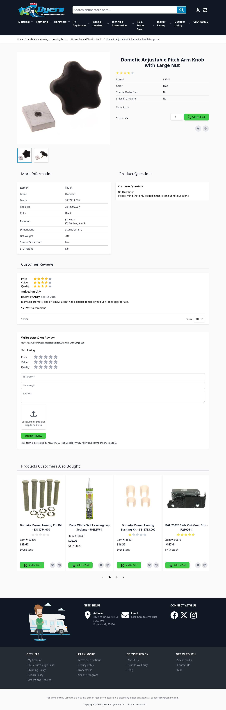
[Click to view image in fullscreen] (63, 98)
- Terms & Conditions (89, 660)
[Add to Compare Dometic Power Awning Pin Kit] (59, 565)
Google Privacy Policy (76, 442)
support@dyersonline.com (164, 697)
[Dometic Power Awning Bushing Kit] (138, 499)
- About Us (132, 660)
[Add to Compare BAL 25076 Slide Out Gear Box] (205, 565)
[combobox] (125, 10)
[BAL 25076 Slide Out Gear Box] (186, 499)
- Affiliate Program (87, 675)
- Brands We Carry (137, 665)
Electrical (24, 21)
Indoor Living (161, 23)
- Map (179, 670)
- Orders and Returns (38, 680)
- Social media (184, 660)
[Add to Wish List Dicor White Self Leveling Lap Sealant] (101, 565)
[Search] (181, 10)
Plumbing (42, 21)
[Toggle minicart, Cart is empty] (205, 9)
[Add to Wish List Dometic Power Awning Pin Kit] (52, 565)
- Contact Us (183, 665)
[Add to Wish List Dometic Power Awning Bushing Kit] (149, 565)
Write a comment (35, 308)
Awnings (44, 39)
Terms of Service (101, 442)
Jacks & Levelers (97, 23)
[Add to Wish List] (198, 128)
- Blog (129, 670)
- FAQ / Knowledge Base (40, 665)
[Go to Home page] (41, 10)
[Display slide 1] (109, 577)
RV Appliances (79, 23)
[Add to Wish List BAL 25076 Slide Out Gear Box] (198, 565)
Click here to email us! (144, 617)
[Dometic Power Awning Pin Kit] (41, 499)
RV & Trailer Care (141, 25)
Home (20, 39)
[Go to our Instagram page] (193, 615)
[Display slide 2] (116, 577)
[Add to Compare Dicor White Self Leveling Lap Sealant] (108, 565)
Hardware (60, 21)
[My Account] (198, 9)
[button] (125, 73)
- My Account (34, 660)
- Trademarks (84, 670)
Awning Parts (59, 39)
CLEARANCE (200, 21)
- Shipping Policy (36, 670)
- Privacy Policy (85, 665)
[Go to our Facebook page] (174, 615)
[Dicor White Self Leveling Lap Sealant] (89, 499)
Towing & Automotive (119, 23)
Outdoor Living (179, 23)
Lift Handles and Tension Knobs (86, 39)
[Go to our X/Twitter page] (184, 615)
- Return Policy (34, 675)
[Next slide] (123, 577)
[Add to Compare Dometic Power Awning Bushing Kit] (156, 565)
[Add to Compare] (206, 128)
